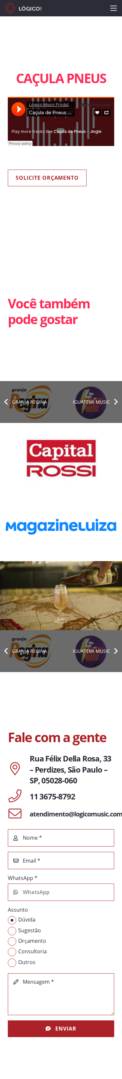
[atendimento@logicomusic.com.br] (19, 814)
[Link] (23, 8)
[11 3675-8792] (19, 796)
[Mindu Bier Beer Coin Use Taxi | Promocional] (61, 595)
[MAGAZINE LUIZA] (61, 526)
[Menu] (113, 8)
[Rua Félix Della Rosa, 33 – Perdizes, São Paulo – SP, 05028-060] (19, 769)
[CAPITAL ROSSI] (61, 457)
